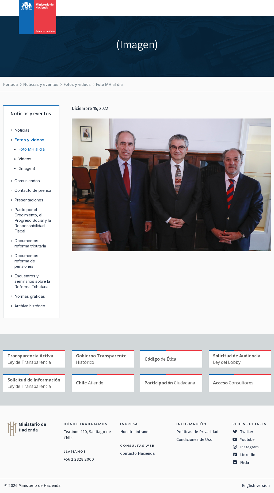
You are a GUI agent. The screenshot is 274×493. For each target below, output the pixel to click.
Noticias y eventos (40, 84)
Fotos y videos (77, 84)
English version (256, 485)
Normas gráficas (29, 296)
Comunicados (27, 180)
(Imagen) (26, 168)
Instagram (249, 447)
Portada (10, 84)
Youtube (247, 439)
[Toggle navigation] (247, 7)
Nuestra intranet (135, 431)
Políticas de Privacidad (197, 431)
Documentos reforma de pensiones (26, 261)
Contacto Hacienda (137, 453)
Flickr (245, 462)
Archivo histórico (29, 305)
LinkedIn (247, 454)
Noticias (21, 130)
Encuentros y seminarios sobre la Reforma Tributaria (32, 281)
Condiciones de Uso (194, 439)
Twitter (246, 431)
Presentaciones (28, 199)
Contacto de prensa (32, 190)
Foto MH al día (109, 84)
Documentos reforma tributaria (30, 243)
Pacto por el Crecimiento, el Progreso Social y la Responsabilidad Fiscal (32, 220)
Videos (24, 158)
